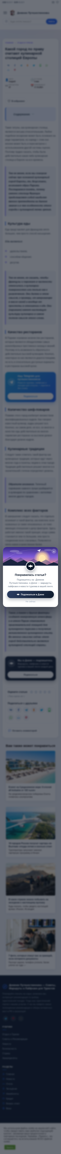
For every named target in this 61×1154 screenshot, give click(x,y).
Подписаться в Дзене (32, 594)
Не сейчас (31, 601)
